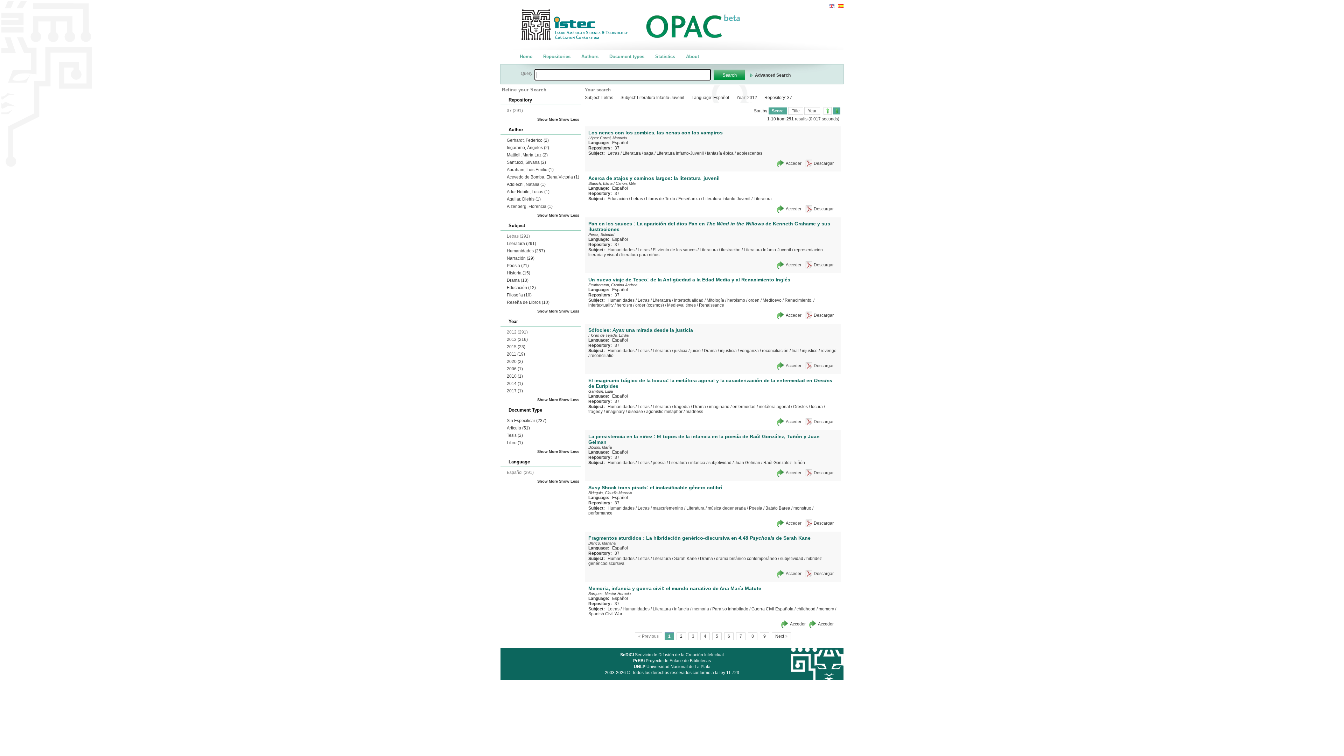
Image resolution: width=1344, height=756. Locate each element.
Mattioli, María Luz (527, 155)
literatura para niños (640, 254)
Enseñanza (689, 198)
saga (648, 153)
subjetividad (720, 462)
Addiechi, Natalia (526, 184)
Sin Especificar (526, 420)
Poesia (518, 265)
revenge (828, 350)
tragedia (682, 406)
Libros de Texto (660, 198)
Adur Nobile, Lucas (528, 191)
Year (812, 110)
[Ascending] (828, 111)
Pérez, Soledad (601, 234)
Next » (781, 636)
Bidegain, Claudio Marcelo (610, 493)
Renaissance (711, 305)
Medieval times (681, 305)
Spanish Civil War (605, 613)
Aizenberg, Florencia (530, 206)
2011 (516, 354)
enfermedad (744, 406)
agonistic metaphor (664, 411)
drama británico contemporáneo (746, 558)
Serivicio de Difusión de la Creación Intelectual (672, 654)
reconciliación (775, 350)
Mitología (715, 300)
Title (796, 110)
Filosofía (519, 295)
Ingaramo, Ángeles (528, 147)
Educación (521, 287)
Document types (626, 56)
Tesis (515, 435)
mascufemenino (668, 508)
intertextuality (601, 305)
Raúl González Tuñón (784, 462)
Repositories (556, 56)
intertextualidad (689, 300)
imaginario (719, 406)
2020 (515, 361)
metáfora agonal (774, 406)
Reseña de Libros (528, 302)
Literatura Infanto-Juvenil (680, 153)
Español (620, 142)
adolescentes (749, 153)
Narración (520, 258)
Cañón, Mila (626, 183)
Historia (518, 273)
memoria (700, 609)
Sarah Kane (685, 558)
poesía (659, 462)
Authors (589, 56)
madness (694, 411)
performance (600, 513)
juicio (696, 350)
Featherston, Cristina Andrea (612, 285)
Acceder (794, 163)
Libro (515, 442)
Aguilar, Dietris (524, 199)
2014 (515, 383)
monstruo (802, 508)
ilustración (731, 249)
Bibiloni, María (600, 447)
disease (635, 411)
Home (526, 56)
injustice (810, 350)
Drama (517, 280)
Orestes (800, 406)
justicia (680, 350)
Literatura (521, 243)
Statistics (665, 56)
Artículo (518, 428)
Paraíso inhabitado (730, 609)
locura (817, 406)
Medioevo (772, 300)
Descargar (824, 163)
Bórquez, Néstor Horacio (609, 594)
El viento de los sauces (674, 249)
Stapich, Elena (600, 183)
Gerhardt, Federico (528, 140)
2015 (516, 346)
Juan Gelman (747, 462)
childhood (806, 609)
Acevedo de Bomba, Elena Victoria (543, 177)
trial (795, 350)
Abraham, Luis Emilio (530, 169)
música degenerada (727, 508)
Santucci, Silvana (526, 162)
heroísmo (736, 300)
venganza (749, 350)
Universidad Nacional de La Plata (672, 666)
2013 (517, 339)
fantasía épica (720, 153)
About (692, 56)
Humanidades (526, 250)
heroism (624, 305)
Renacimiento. (798, 300)
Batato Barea (777, 508)
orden (754, 300)
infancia (697, 462)
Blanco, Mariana (602, 543)
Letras (614, 153)
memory (826, 609)
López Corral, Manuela (607, 138)
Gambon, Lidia (600, 391)
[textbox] (622, 74)
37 (617, 148)
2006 (515, 368)
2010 (515, 376)
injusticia (728, 350)
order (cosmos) (649, 305)
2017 (515, 390)
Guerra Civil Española (772, 609)
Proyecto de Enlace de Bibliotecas (672, 660)
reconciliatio (602, 355)
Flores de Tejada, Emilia (608, 335)
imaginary (615, 411)
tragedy (595, 411)
